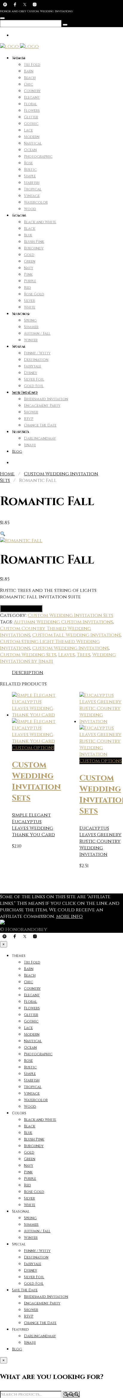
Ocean (30, 150)
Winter (31, 340)
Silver (29, 300)
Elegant (32, 97)
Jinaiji (30, 445)
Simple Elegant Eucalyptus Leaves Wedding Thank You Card (33, 825)
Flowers (32, 110)
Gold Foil (34, 386)
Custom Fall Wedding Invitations (76, 635)
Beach (30, 77)
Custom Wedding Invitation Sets (70, 615)
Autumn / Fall (37, 333)
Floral (30, 104)
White (29, 307)
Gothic (31, 123)
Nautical (33, 143)
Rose (28, 163)
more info (69, 916)
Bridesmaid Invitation (46, 399)
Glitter (31, 117)
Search (71, 1394)
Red (27, 287)
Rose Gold (34, 294)
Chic (28, 84)
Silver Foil (34, 379)
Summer (31, 327)
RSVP (28, 418)
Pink (28, 274)
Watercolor (36, 202)
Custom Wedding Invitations (70, 648)
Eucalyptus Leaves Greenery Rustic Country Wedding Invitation (100, 841)
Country (32, 91)
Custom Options (33, 747)
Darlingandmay (40, 438)
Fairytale (32, 366)
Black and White (40, 222)
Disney (30, 372)
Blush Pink (34, 241)
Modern (31, 136)
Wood (30, 209)
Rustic (30, 169)
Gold (29, 254)
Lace (28, 130)
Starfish (31, 182)
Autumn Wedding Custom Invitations (63, 622)
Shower (31, 412)
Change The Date (40, 425)
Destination (36, 359)
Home (7, 474)
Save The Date (25, 392)
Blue (28, 235)
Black (29, 228)
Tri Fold (32, 64)
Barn (28, 71)
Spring (30, 320)
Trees (83, 654)
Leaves (66, 654)
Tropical (32, 189)
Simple (30, 176)
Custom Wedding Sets (28, 654)
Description (27, 672)
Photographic (38, 156)
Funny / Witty (37, 353)
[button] (2, 534)
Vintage (32, 195)
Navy (28, 268)
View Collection (21, 608)
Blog (17, 451)
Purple (30, 281)
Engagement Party (42, 405)
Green (29, 261)
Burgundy (34, 248)
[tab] (27, 672)
